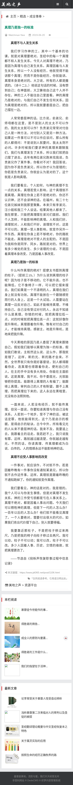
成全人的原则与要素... (34, 637)
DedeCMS (32, 780)
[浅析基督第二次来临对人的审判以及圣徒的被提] (12, 716)
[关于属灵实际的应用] (12, 745)
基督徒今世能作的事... (34, 609)
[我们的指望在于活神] (12, 670)
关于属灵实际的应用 (33, 740)
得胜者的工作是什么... (34, 652)
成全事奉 (36, 16)
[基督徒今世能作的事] (12, 614)
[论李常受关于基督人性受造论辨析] (12, 702)
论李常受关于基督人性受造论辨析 (41, 698)
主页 (13, 16)
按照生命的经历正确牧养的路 (39, 754)
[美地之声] (11, 4)
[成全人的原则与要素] (12, 642)
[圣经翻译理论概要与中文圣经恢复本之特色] (12, 731)
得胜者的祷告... (30, 623)
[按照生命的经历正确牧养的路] (12, 759)
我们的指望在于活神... (34, 666)
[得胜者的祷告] (12, 628)
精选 (23, 16)
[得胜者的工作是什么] (12, 656)
